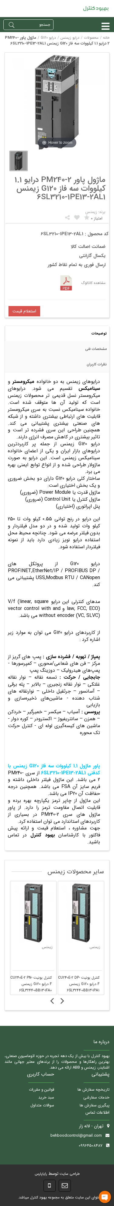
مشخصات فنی (96, 348)
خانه (106, 38)
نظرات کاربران (97, 364)
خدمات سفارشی (96, 1097)
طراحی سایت (69, 1174)
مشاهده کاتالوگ (93, 283)
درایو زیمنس (69, 38)
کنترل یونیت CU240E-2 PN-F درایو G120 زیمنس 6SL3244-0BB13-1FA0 (31, 984)
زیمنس (47, 947)
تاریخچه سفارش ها (93, 1089)
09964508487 (90, 1145)
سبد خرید (46, 1097)
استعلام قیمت (24, 311)
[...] (18, 161)
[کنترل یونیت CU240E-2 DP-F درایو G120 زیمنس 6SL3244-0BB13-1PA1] (81, 913)
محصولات (91, 38)
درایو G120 (48, 38)
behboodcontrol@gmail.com (76, 1135)
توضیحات (99, 333)
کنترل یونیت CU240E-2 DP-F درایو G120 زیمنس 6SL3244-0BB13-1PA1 (78, 984)
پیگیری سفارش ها (94, 1105)
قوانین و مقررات (41, 1089)
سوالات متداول (42, 1105)
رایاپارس (41, 1174)
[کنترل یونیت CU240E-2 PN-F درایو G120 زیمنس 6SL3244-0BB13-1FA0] (33, 913)
